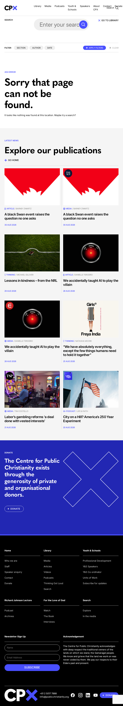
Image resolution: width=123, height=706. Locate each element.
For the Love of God (54, 600)
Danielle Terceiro (84, 275)
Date (49, 48)
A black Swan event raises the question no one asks (27, 216)
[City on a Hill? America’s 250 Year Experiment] (90, 389)
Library (37, 6)
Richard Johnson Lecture (18, 600)
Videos (47, 572)
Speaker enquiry (13, 572)
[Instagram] (80, 695)
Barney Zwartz (24, 208)
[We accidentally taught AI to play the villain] (90, 252)
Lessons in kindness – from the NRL (30, 280)
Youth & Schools (91, 550)
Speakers (85, 6)
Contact (107, 6)
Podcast (70, 411)
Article (10, 208)
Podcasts (59, 6)
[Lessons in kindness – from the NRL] (32, 252)
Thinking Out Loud (53, 583)
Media (48, 6)
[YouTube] (95, 695)
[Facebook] (73, 695)
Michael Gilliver (25, 275)
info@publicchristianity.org (54, 696)
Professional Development (97, 560)
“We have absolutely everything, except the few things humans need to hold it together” (89, 351)
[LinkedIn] (88, 695)
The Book (49, 616)
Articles (48, 566)
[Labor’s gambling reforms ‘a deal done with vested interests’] (32, 389)
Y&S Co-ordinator (92, 572)
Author (36, 48)
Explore (87, 610)
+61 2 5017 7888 (48, 693)
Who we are (10, 560)
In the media (89, 616)
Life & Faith (82, 411)
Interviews (49, 621)
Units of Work (90, 577)
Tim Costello (21, 411)
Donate (118, 6)
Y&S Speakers (90, 566)
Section (21, 48)
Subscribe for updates (95, 583)
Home (7, 550)
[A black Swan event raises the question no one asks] (32, 186)
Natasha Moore (83, 341)
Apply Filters (96, 48)
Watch (47, 610)
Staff (7, 566)
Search (47, 589)
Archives (9, 616)
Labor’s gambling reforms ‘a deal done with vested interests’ (29, 419)
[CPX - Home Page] (17, 8)
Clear (115, 48)
